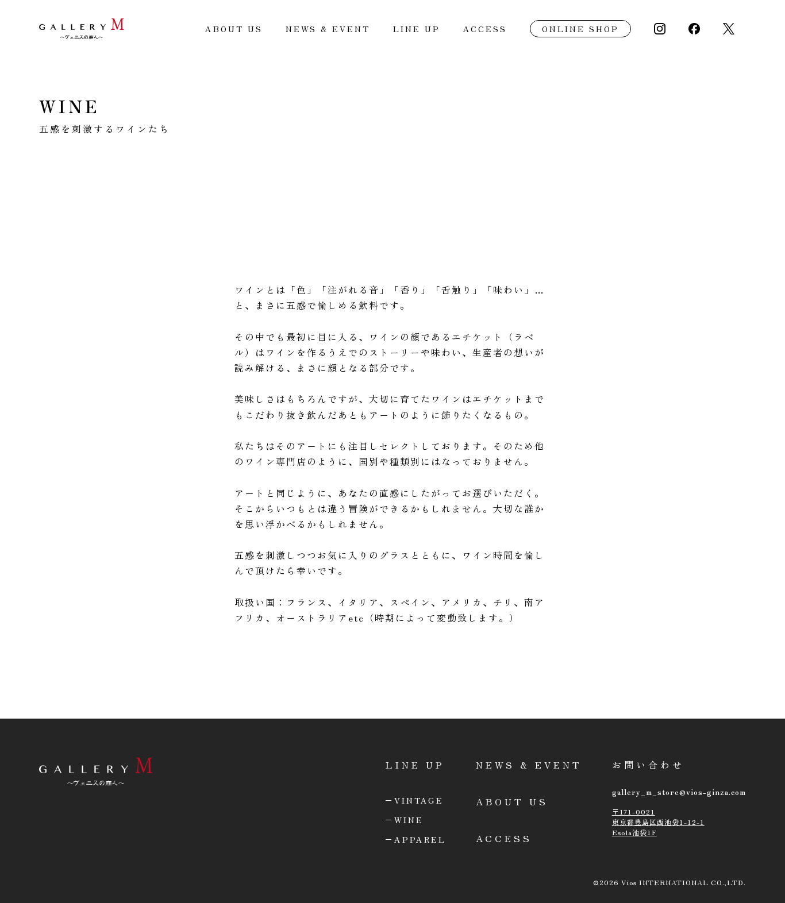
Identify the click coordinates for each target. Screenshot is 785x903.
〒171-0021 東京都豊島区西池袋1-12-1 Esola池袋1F (658, 821)
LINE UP (416, 28)
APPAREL (420, 839)
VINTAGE (419, 800)
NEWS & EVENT (328, 28)
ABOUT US (234, 28)
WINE (409, 819)
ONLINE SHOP (580, 28)
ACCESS (485, 28)
